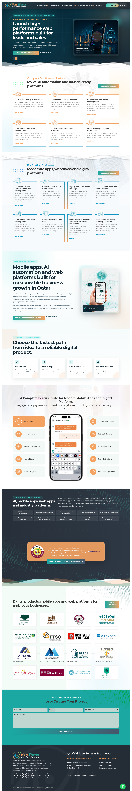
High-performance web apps (44, 512)
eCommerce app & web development (66, 512)
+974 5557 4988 (105, 762)
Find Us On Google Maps (79, 758)
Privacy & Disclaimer (89, 775)
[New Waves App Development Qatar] (15, 5)
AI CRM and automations (87, 512)
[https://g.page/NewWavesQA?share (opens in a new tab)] (40, 775)
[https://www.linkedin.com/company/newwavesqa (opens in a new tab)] (33, 775)
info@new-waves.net (107, 768)
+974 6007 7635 (105, 765)
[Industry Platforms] (106, 368)
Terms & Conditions (73, 775)
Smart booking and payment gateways (23, 518)
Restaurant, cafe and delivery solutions (44, 518)
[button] (24, 48)
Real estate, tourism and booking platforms (66, 518)
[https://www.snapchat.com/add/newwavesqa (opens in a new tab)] (27, 775)
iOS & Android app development (23, 512)
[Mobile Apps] (52, 368)
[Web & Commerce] (79, 368)
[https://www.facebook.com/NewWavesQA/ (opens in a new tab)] (15, 775)
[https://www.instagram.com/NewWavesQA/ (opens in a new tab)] (21, 775)
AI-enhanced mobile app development (108, 518)
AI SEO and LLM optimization (109, 512)
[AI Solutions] (25, 368)
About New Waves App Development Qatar (81, 772)
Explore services (41, 48)
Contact (100, 772)
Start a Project (112, 5)
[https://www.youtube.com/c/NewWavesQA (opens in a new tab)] (46, 775)
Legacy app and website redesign (87, 518)
